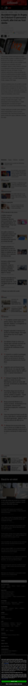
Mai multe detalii (6, 663)
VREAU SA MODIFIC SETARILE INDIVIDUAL (14, 684)
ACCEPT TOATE (14, 681)
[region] (14, 670)
